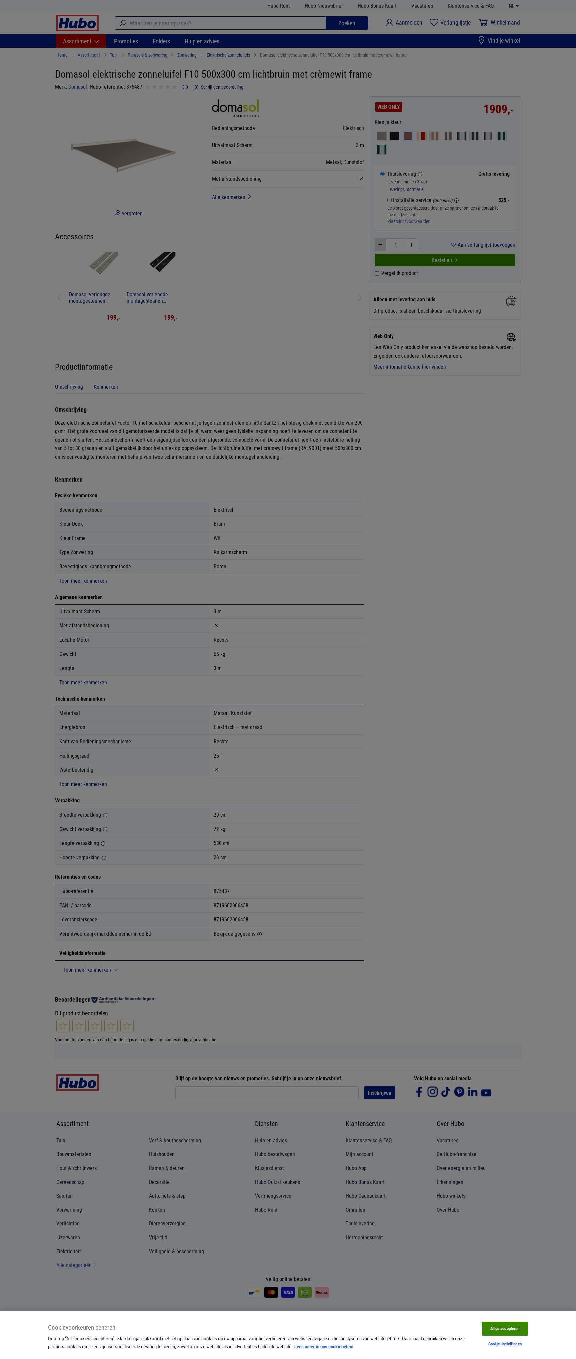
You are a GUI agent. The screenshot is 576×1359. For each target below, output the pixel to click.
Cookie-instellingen (505, 1344)
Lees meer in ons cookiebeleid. (324, 1346)
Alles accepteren (504, 1328)
